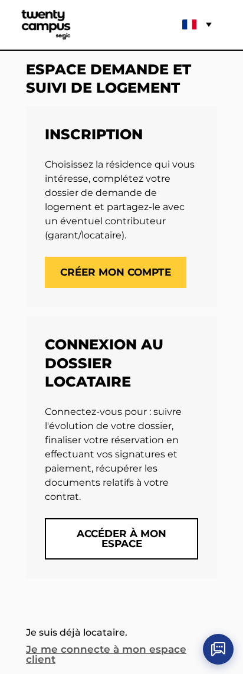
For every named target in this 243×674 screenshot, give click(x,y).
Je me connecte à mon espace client (106, 654)
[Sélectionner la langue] (199, 25)
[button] (46, 24)
